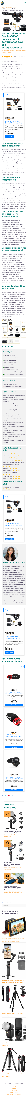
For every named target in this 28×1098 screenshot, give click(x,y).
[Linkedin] (12, 795)
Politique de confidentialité (14, 1094)
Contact (14, 1088)
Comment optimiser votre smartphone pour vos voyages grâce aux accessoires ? (12, 887)
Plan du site (14, 1090)
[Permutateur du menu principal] (25, 2)
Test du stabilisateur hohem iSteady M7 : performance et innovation (12, 864)
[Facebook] (2, 795)
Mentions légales (14, 1092)
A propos (14, 1086)
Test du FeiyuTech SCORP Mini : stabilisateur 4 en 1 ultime (13, 832)
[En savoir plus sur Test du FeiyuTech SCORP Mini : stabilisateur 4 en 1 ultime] (14, 820)
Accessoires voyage (17, 892)
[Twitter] (6, 795)
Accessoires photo (9, 834)
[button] (9, 61)
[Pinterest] (9, 795)
